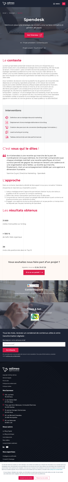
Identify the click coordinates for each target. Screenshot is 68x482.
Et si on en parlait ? (33, 272)
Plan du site (6, 380)
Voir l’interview (32, 35)
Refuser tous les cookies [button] (42, 478)
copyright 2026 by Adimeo (10, 375)
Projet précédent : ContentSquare (35, 43)
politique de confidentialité (56, 469)
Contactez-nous (63, 3)
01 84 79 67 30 (40, 267)
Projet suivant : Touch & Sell (33, 48)
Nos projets (12, 13)
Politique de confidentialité (9, 383)
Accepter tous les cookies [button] (26, 478)
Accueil (5, 13)
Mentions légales (7, 377)
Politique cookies (7, 386)
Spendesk (20, 13)
